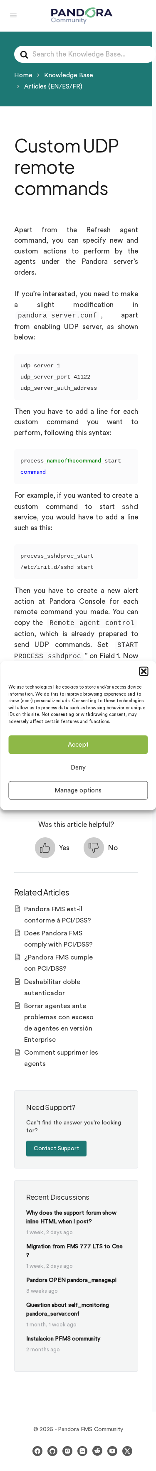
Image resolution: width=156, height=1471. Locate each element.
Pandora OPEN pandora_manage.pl (71, 1280)
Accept (78, 744)
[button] (143, 671)
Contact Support (56, 1148)
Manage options (78, 790)
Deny (78, 767)
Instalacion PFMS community (63, 1339)
